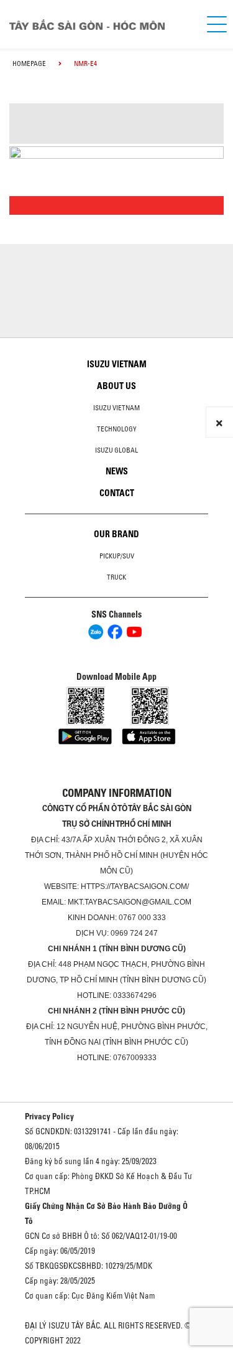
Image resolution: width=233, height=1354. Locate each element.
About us (116, 386)
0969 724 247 (134, 933)
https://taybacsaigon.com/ (135, 886)
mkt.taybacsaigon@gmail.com (129, 902)
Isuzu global (116, 450)
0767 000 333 (142, 917)
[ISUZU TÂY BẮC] (98, 24)
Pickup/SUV (116, 556)
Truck (116, 577)
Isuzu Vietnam (117, 364)
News (117, 471)
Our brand (116, 534)
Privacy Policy (49, 1116)
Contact (116, 493)
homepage (29, 63)
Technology (117, 429)
